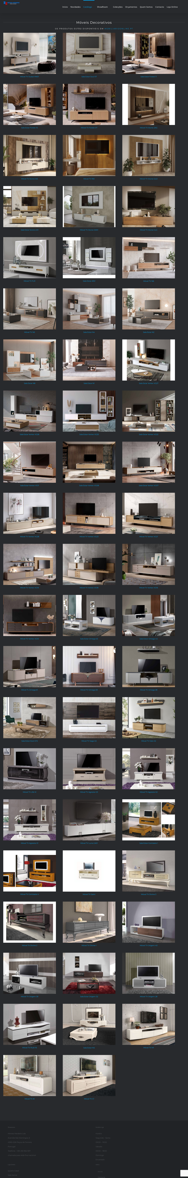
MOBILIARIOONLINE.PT (119, 29)
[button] (181, 6)
